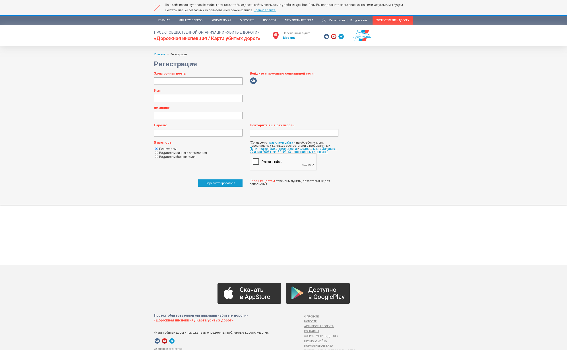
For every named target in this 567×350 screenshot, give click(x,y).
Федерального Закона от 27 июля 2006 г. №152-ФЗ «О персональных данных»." (293, 150)
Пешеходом (168, 149)
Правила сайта (315, 340)
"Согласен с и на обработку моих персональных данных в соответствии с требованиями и (293, 147)
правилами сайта (280, 142)
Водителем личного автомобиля (183, 153)
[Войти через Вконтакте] (253, 80)
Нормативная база (318, 345)
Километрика (221, 20)
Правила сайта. (265, 10)
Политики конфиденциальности (273, 148)
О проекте (247, 20)
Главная (164, 20)
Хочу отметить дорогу (392, 20)
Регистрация (337, 20)
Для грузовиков (191, 20)
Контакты (311, 331)
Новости (269, 20)
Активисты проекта (299, 20)
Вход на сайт (358, 20)
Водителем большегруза (177, 157)
